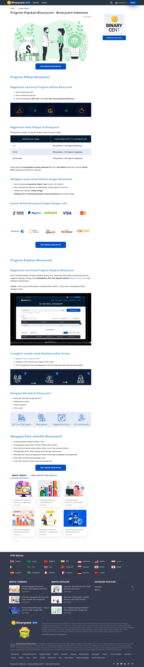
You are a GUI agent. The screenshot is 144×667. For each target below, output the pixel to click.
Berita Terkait (19, 475)
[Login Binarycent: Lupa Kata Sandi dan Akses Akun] (75, 518)
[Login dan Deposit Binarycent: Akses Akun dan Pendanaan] (56, 589)
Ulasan (104, 654)
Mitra (35, 658)
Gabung (73, 654)
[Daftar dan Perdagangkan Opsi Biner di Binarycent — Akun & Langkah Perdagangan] (23, 518)
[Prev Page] (12, 541)
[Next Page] (16, 541)
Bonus (44, 3)
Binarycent (15, 654)
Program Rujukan (82, 658)
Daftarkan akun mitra (114, 38)
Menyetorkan (84, 654)
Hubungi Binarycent (52, 664)
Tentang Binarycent (29, 654)
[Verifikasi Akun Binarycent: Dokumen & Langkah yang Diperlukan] (23, 488)
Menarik (64, 654)
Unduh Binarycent (98, 658)
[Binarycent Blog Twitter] (116, 664)
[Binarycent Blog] (24, 625)
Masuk (13, 658)
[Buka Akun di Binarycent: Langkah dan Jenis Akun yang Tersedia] (56, 599)
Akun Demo (69, 658)
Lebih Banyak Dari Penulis (44, 475)
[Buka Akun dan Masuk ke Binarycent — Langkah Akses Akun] (49, 518)
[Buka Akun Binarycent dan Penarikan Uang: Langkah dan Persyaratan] (14, 599)
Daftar (133, 2)
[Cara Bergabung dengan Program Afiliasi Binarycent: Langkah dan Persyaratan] (56, 610)
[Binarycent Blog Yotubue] (120, 664)
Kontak (42, 658)
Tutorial (36, 3)
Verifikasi (127, 654)
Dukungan (95, 654)
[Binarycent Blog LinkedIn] (124, 664)
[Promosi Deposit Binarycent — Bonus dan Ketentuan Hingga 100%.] (14, 610)
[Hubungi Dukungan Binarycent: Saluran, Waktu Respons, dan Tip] (75, 488)
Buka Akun (52, 658)
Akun (28, 658)
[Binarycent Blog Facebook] (113, 664)
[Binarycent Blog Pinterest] (131, 664)
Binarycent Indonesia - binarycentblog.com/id (27, 664)
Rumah (12, 8)
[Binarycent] (114, 32)
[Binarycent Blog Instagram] (127, 664)
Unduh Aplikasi (115, 654)
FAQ (60, 658)
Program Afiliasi (45, 654)
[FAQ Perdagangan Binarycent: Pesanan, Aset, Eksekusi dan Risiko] (14, 589)
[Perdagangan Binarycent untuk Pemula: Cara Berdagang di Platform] (49, 488)
